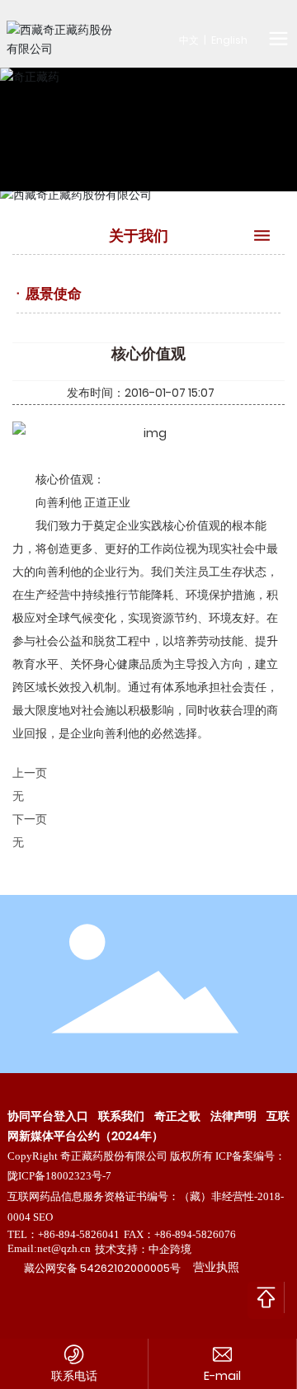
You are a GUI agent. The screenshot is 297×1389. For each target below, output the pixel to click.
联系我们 (121, 1116)
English (229, 40)
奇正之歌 (177, 1116)
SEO (43, 1217)
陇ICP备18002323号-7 (59, 1176)
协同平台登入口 (47, 1116)
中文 (189, 40)
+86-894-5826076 (195, 1234)
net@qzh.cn (64, 1248)
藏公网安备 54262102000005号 (102, 1268)
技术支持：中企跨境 (143, 1249)
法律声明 (233, 1116)
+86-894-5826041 (79, 1234)
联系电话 (74, 1376)
